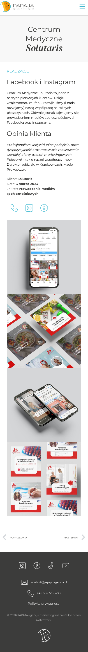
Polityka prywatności (44, 604)
